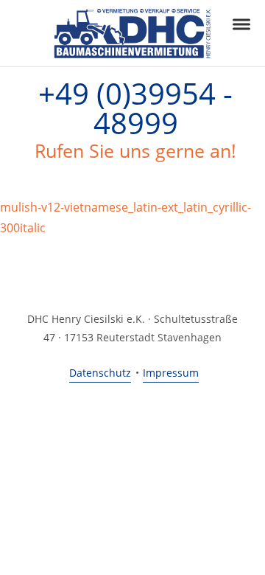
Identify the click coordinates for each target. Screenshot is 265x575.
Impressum (171, 373)
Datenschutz (100, 373)
